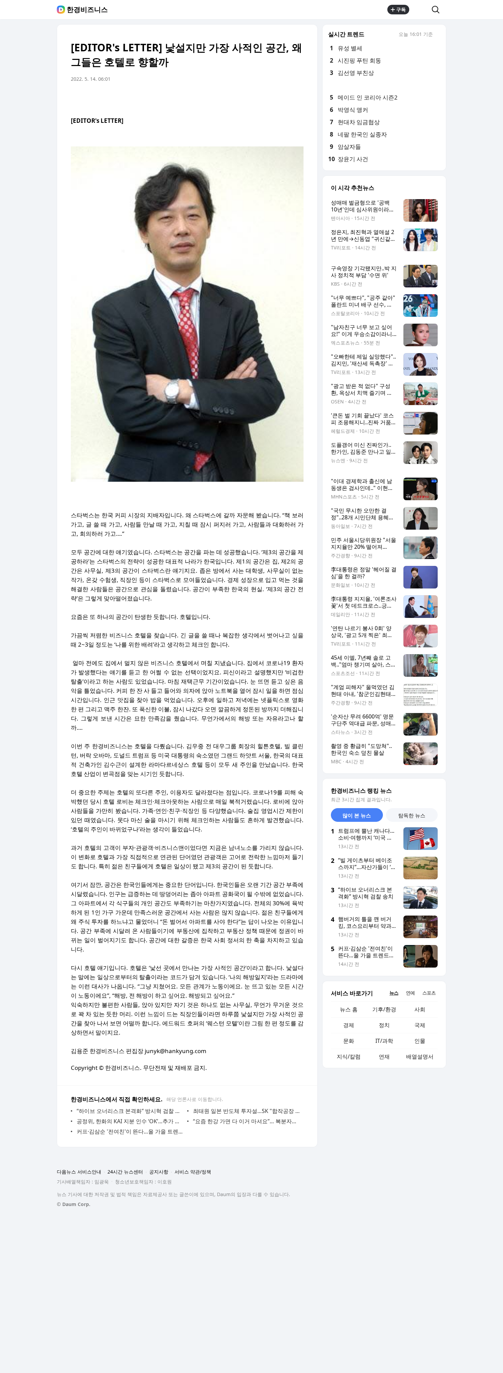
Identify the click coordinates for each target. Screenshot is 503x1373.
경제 (348, 1025)
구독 (401, 9)
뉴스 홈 (349, 1009)
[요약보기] (242, 98)
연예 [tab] (410, 992)
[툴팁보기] (437, 35)
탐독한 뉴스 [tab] (411, 815)
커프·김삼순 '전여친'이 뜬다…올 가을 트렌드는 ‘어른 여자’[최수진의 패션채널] (130, 1131)
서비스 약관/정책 (193, 1171)
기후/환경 (384, 1009)
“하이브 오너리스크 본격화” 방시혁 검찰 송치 (130, 1111)
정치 (384, 1025)
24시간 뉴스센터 (125, 1171)
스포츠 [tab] (429, 992)
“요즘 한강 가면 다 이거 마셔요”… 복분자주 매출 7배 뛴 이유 (246, 1121)
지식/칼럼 (349, 1056)
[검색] (437, 9)
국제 (419, 1025)
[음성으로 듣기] (255, 98)
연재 (384, 1056)
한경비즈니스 (87, 9)
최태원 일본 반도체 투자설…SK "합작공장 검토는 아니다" (246, 1111)
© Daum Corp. (73, 1204)
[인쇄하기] (297, 98)
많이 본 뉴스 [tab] (357, 815)
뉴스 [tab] (393, 992)
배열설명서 (420, 1056)
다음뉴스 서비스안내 (79, 1171)
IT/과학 (384, 1041)
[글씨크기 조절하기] (283, 98)
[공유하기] (420, 9)
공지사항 (158, 1171)
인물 (419, 1041)
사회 (419, 1009)
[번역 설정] (269, 98)
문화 (348, 1041)
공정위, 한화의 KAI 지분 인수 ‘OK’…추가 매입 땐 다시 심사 (130, 1121)
